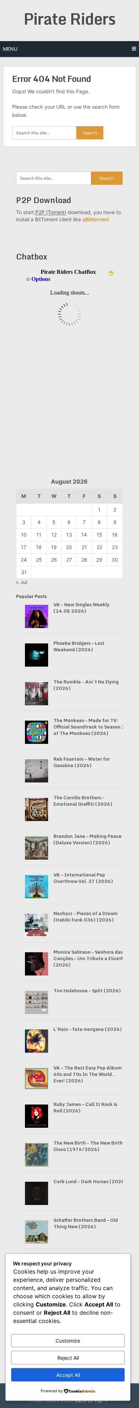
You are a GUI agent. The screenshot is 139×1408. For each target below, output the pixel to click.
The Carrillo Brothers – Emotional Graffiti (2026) (82, 801)
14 (84, 535)
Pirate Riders (69, 18)
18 (39, 547)
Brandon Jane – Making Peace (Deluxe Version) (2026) (87, 839)
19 (54, 547)
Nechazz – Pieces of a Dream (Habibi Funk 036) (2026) (85, 916)
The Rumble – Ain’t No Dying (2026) (86, 685)
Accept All (68, 1375)
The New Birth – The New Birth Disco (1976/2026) (88, 1146)
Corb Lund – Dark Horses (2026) (90, 1181)
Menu (10, 49)
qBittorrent (95, 219)
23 (115, 547)
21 (84, 547)
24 (24, 560)
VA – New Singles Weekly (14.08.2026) (81, 608)
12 (54, 535)
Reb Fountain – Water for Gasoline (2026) (81, 762)
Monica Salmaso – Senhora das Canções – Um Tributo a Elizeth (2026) (88, 958)
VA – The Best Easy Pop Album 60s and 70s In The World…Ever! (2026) (87, 1074)
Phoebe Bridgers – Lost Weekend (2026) (78, 646)
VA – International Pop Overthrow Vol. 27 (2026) (83, 878)
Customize (68, 1341)
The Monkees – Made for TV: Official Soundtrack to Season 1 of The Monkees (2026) (89, 726)
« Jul (21, 582)
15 (99, 535)
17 (23, 547)
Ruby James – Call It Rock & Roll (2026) (85, 1107)
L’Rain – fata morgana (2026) (87, 1029)
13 (69, 535)
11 (38, 535)
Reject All (68, 1358)
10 (24, 535)
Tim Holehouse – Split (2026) (87, 990)
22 (99, 547)
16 (115, 535)
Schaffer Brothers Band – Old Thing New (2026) (85, 1223)
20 (69, 547)
